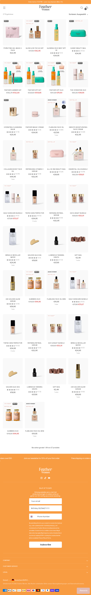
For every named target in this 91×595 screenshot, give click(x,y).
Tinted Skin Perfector (34, 213)
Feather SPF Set (34, 90)
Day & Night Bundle (78, 213)
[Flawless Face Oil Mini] (56, 283)
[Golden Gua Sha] (35, 239)
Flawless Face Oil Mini (56, 299)
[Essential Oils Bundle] (78, 153)
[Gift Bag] (78, 239)
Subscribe (45, 544)
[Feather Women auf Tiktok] (45, 478)
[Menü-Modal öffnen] (4, 7)
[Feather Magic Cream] (35, 111)
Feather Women (22, 583)
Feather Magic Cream (35, 127)
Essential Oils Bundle (78, 169)
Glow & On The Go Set (35, 48)
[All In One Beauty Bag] (56, 153)
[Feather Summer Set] (13, 74)
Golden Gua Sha (34, 255)
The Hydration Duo (78, 90)
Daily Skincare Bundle (12, 213)
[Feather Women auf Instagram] (41, 478)
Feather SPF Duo (56, 90)
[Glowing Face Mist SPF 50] (56, 32)
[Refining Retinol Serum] (56, 197)
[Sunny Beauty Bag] (78, 32)
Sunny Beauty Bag (78, 48)
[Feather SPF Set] (35, 74)
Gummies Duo (34, 299)
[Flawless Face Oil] (56, 111)
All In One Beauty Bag (56, 169)
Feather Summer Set (12, 90)
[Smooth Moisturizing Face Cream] (78, 111)
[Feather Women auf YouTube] (49, 478)
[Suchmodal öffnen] (81, 7)
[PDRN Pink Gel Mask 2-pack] (13, 32)
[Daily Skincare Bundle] (13, 197)
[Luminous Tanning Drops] (56, 239)
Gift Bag (78, 255)
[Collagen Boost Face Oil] (13, 153)
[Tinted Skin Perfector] (35, 197)
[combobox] (32, 516)
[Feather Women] (45, 8)
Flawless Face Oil (56, 127)
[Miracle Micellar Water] (13, 239)
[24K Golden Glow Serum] (13, 283)
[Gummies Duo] (35, 283)
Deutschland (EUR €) (21, 580)
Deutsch (5, 580)
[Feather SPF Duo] (56, 74)
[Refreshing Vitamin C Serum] (35, 153)
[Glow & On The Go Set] (35, 32)
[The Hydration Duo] (78, 74)
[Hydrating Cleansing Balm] (13, 111)
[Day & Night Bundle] (78, 197)
